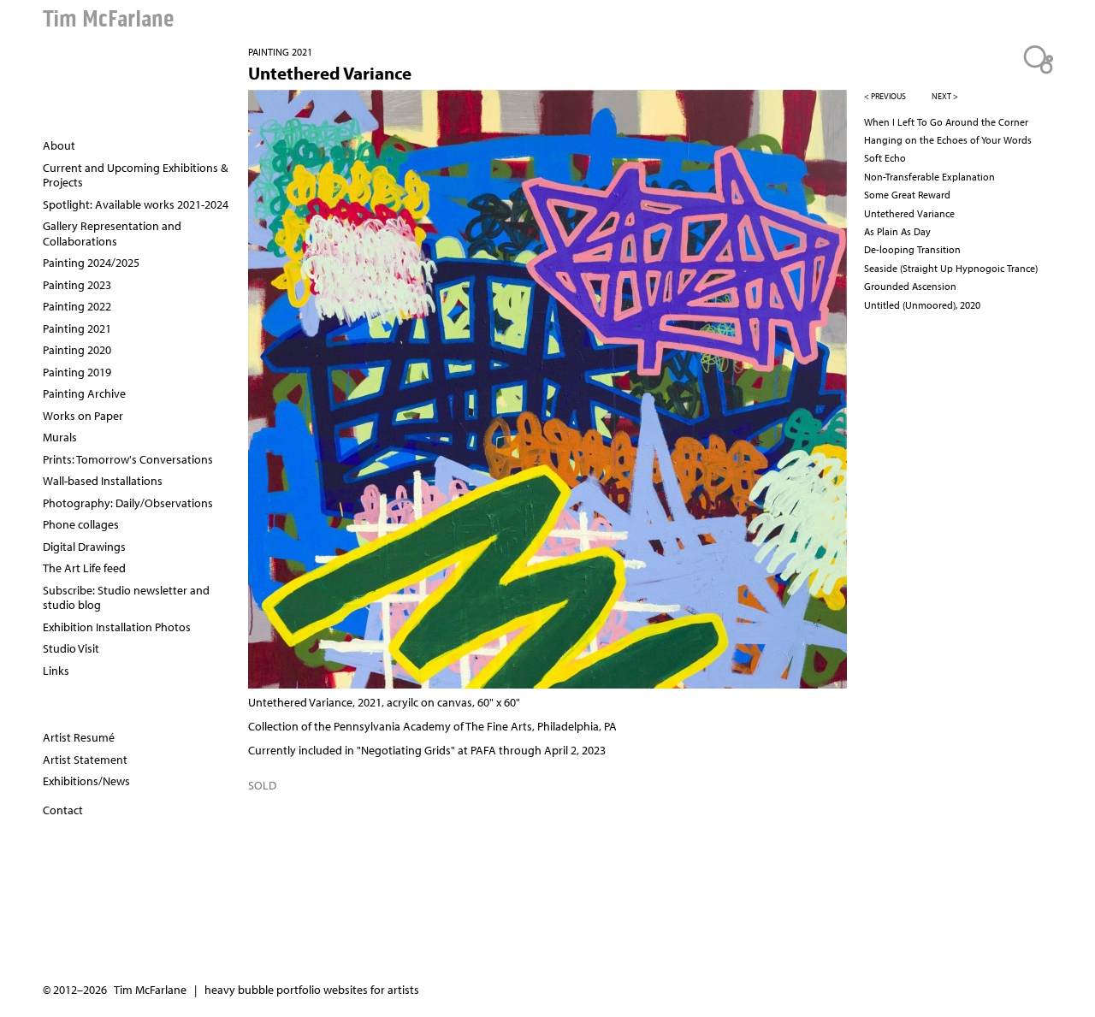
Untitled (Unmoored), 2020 (922, 305)
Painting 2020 (77, 350)
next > (945, 96)
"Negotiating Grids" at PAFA (426, 750)
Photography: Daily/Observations (128, 503)
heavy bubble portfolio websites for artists (311, 989)
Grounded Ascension (910, 286)
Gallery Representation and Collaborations (112, 233)
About (59, 145)
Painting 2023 (77, 285)
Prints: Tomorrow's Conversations (128, 459)
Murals (60, 437)
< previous (885, 96)
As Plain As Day (897, 231)
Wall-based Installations (103, 480)
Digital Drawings (84, 546)
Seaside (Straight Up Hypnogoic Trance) (951, 268)
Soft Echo (885, 157)
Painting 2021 (280, 51)
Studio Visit (71, 648)
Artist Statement (85, 759)
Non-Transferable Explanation (929, 176)
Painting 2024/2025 (91, 262)
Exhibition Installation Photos (117, 627)
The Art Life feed (84, 568)
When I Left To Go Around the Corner (946, 121)
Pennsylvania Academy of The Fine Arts (433, 726)
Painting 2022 (77, 306)
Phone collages (81, 524)
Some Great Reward (907, 194)
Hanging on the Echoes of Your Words (948, 139)
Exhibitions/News (86, 781)
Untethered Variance (909, 213)
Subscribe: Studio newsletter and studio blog (126, 597)
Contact (63, 810)
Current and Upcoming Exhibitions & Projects (135, 175)
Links (56, 670)
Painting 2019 (77, 372)
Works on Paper (83, 415)
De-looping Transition (912, 249)
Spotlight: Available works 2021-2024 (135, 204)
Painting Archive (84, 393)
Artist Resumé (79, 737)
